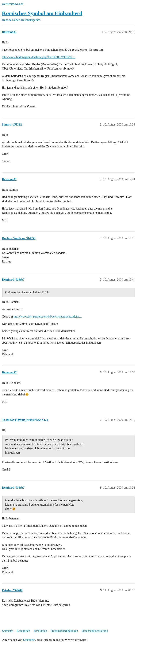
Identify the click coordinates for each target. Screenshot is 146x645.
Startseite (7, 630)
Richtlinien (40, 630)
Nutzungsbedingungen (64, 630)
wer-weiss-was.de (12, 4)
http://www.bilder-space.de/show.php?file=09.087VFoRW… (38, 57)
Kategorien (23, 630)
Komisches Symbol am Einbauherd (42, 13)
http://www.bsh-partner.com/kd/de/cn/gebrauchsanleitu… (48, 316)
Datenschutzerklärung (95, 630)
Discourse (29, 639)
